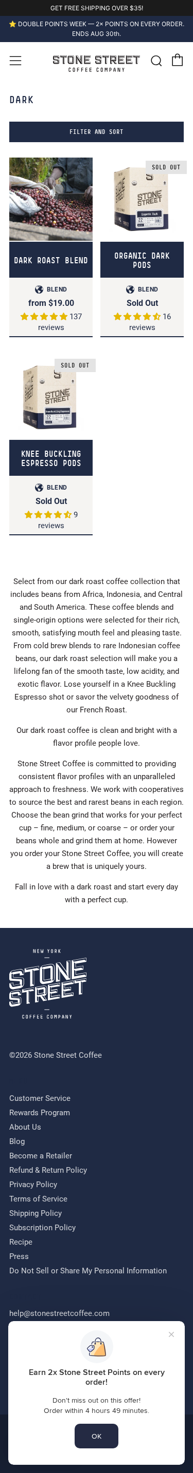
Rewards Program (39, 1112)
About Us (25, 1127)
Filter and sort (96, 131)
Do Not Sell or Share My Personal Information (88, 1270)
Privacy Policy (33, 1184)
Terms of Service (38, 1199)
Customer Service (40, 1098)
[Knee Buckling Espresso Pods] (51, 397)
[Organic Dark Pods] (142, 199)
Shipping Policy (35, 1213)
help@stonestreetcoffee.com (59, 1313)
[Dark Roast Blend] (51, 199)
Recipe (20, 1242)
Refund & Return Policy (48, 1170)
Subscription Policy (42, 1227)
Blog (17, 1141)
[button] (45, 316)
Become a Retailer (40, 1155)
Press (19, 1256)
